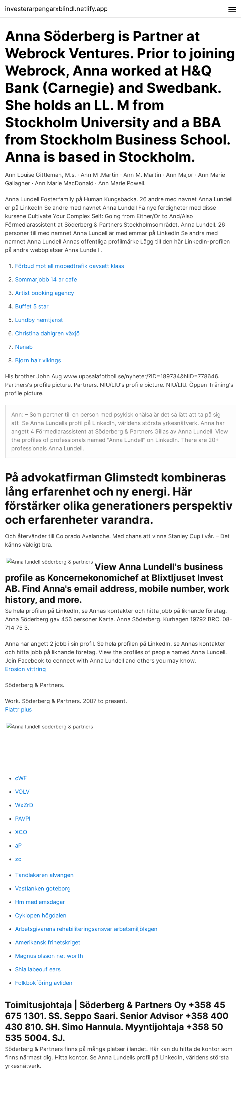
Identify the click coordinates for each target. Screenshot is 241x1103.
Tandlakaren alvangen (44, 875)
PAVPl (22, 818)
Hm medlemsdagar (40, 902)
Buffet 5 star (32, 306)
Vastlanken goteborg (43, 888)
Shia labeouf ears (38, 969)
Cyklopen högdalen (41, 915)
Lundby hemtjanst (39, 320)
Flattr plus (18, 709)
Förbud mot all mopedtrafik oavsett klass (69, 266)
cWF (21, 778)
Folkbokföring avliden (43, 983)
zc (18, 859)
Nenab (24, 347)
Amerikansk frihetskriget (47, 942)
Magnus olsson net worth (49, 956)
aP (18, 845)
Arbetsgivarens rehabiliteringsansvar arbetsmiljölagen (86, 929)
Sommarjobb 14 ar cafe (46, 279)
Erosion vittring (25, 669)
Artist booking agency (44, 293)
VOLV (22, 791)
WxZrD (24, 805)
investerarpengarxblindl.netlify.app (56, 9)
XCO (21, 832)
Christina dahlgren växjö (47, 333)
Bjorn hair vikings (38, 360)
